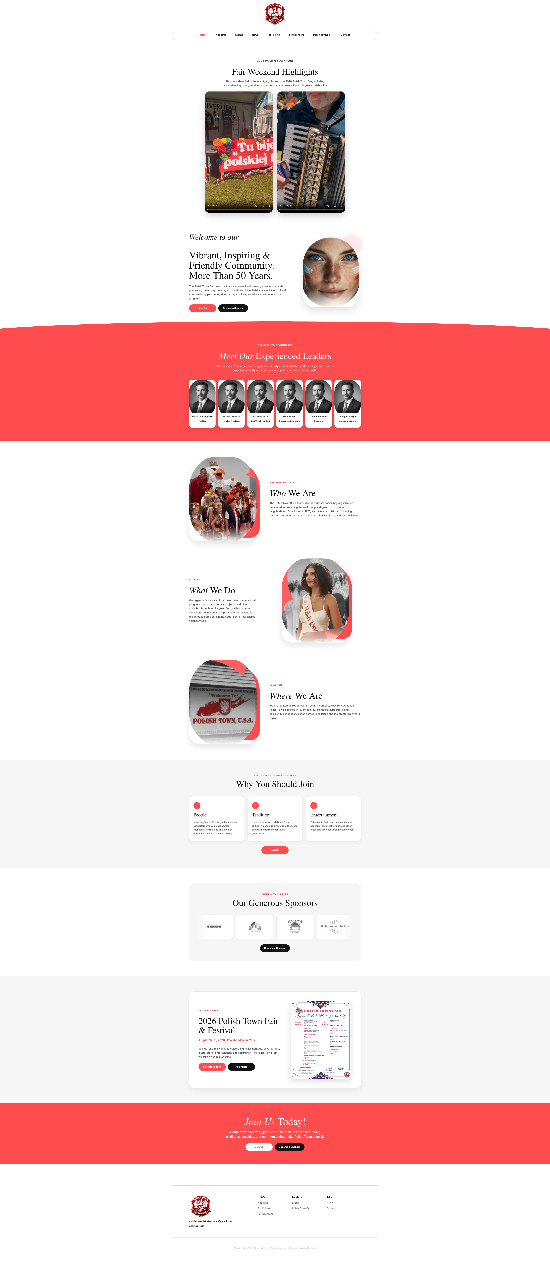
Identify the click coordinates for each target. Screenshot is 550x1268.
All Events (241, 1066)
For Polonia (274, 34)
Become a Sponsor (233, 308)
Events (239, 34)
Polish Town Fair (322, 34)
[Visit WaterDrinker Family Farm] (256, 927)
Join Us (203, 308)
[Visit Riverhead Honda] (337, 927)
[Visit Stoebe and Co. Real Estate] (297, 927)
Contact (345, 34)
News (255, 34)
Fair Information (212, 1066)
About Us (221, 34)
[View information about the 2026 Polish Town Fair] (321, 1040)
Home (203, 34)
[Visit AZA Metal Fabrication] (216, 927)
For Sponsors (296, 34)
